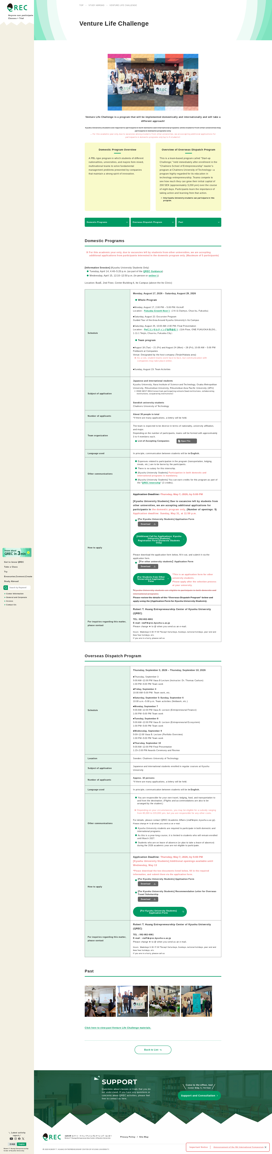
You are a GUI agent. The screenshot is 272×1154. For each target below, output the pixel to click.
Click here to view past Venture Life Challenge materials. (118, 1028)
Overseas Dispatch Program (147, 222)
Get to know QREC (14, 562)
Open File (185, 441)
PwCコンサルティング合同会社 (160, 329)
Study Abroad (11, 581)
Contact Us (11, 605)
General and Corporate (16, 597)
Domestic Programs (97, 222)
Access (9, 601)
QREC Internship (151, 482)
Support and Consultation (198, 1095)
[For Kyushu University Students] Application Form (158, 912)
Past (180, 222)
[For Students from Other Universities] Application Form (151, 579)
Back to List (151, 1050)
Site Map (143, 1137)
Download (145, 524)
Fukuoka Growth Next (156, 311)
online (152, 275)
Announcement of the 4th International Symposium (238, 1147)
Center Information (14, 594)
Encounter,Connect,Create (18, 576)
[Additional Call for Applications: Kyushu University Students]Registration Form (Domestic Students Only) (159, 539)
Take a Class (11, 567)
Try (5, 571)
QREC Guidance (152, 271)
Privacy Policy (127, 1137)
